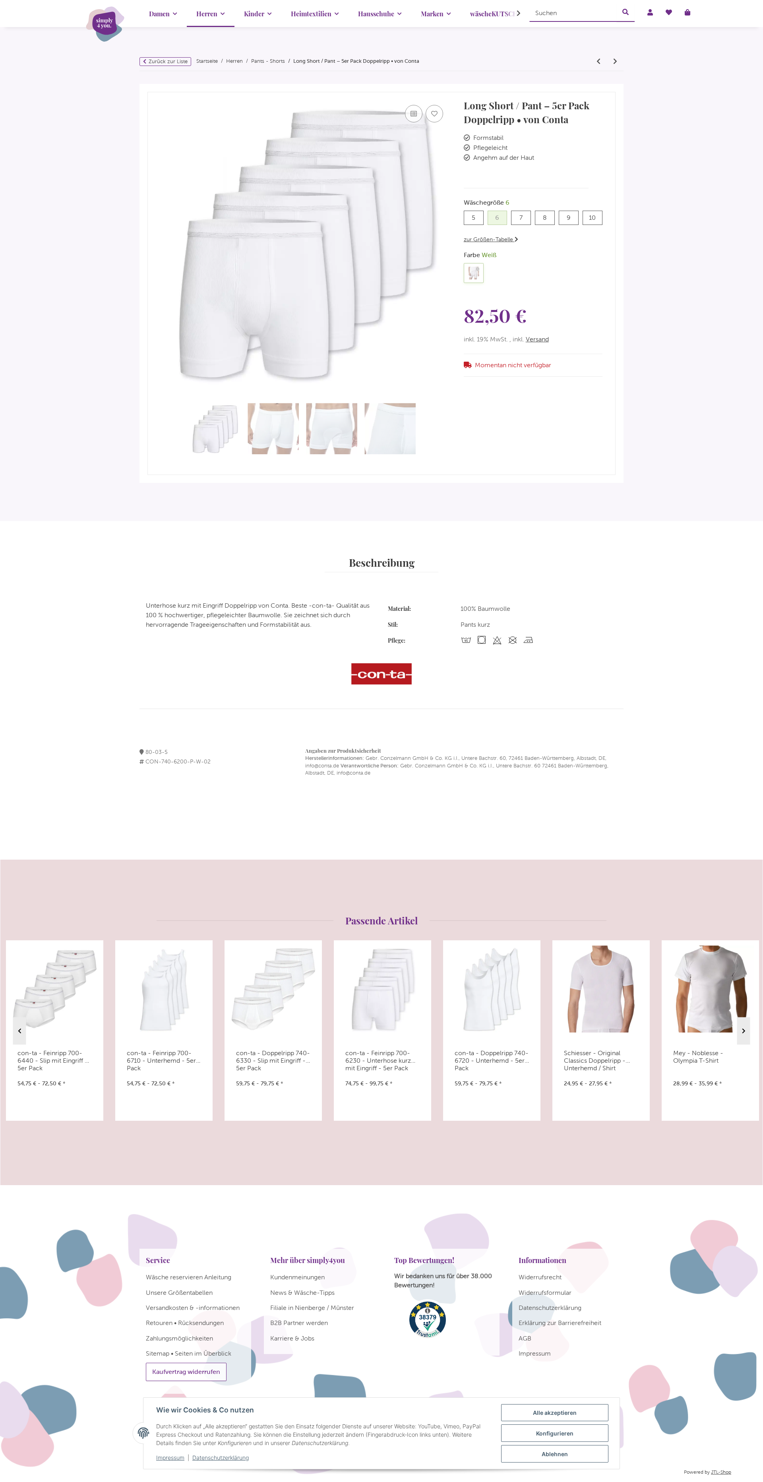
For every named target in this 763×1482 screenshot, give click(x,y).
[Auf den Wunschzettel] (434, 113)
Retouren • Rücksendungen (185, 1322)
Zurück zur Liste (168, 61)
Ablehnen (555, 1454)
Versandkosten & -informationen (193, 1307)
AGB (525, 1338)
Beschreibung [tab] (381, 562)
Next (743, 1030)
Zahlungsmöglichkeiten (179, 1338)
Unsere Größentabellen (179, 1292)
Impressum (170, 1457)
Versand (537, 339)
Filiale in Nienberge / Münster (312, 1307)
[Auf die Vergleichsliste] (413, 113)
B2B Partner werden (299, 1322)
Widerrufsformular (545, 1292)
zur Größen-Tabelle (489, 239)
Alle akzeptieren (555, 1412)
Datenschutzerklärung (220, 1457)
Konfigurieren (554, 1433)
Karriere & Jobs (292, 1338)
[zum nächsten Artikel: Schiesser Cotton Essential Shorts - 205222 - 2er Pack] (615, 61)
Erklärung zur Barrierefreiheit (560, 1322)
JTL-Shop (721, 1472)
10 (595, 217)
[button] (513, 13)
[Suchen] (625, 13)
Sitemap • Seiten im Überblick (188, 1353)
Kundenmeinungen (297, 1277)
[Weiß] (474, 273)
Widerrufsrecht (540, 1277)
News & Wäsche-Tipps (302, 1292)
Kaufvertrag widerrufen (186, 1371)
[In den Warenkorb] (153, 88)
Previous (19, 1030)
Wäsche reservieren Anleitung (188, 1277)
